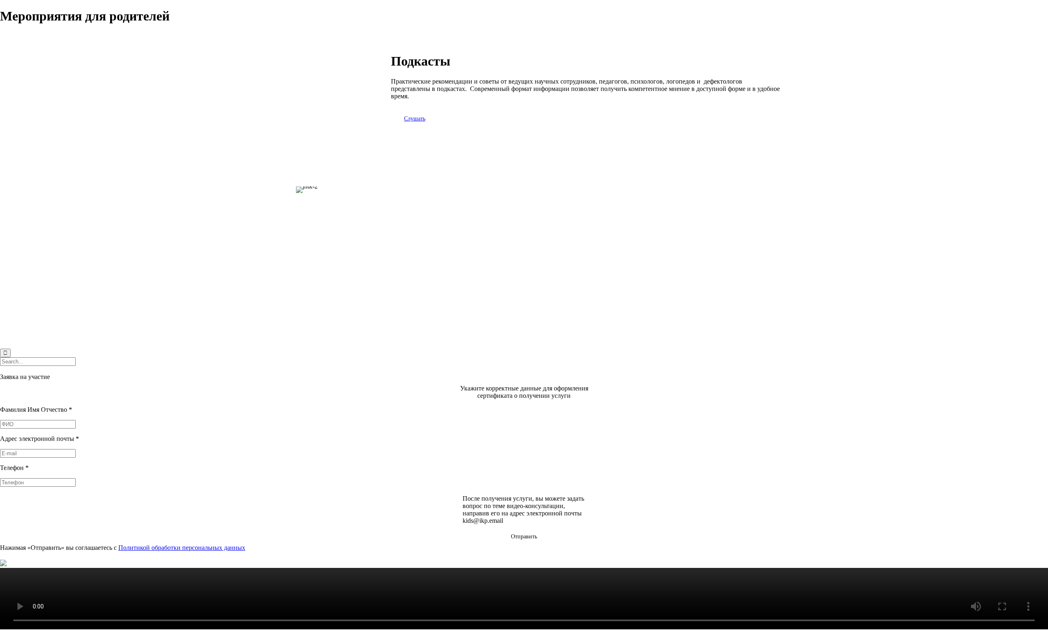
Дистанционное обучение (327, 297)
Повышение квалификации (329, 269)
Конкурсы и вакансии (687, 196)
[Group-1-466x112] (432, 230)
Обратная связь (678, 238)
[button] (414, 118)
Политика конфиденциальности (702, 210)
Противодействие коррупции (698, 224)
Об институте (310, 283)
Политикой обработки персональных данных (181, 547)
